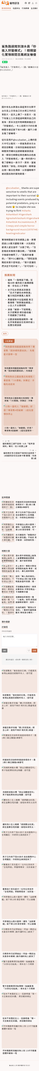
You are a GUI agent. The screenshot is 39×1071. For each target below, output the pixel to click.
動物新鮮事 (6, 8)
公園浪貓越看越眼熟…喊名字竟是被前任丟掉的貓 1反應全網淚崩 (21, 322)
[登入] (33, 3)
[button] (26, 3)
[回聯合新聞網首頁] (5, 3)
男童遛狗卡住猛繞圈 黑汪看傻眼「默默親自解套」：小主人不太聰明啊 (21, 302)
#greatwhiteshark (16, 218)
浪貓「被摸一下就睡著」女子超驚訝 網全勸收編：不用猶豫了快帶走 (20, 312)
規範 (4, 650)
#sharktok (11, 221)
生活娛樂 (34, 8)
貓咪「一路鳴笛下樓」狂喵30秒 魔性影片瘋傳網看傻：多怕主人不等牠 (21, 282)
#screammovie (26, 221)
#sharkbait (12, 214)
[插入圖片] (29, 651)
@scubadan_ (13, 187)
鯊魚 (5, 333)
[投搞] (29, 3)
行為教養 (25, 8)
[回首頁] (10, 3)
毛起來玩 (16, 8)
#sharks (26, 210)
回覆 (34, 650)
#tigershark (25, 214)
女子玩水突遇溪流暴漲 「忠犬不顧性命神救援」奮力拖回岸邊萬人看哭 (20, 292)
